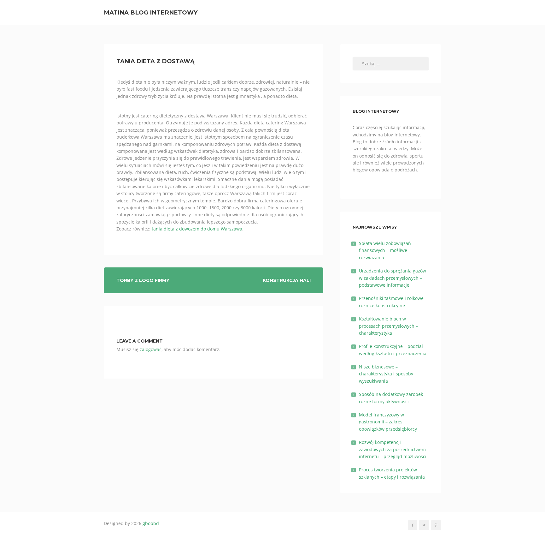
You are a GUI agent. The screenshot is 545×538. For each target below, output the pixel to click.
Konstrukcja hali (287, 280)
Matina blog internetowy (151, 12)
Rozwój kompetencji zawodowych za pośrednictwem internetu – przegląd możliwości (392, 449)
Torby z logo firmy (142, 280)
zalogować (150, 349)
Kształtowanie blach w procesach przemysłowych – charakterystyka (388, 326)
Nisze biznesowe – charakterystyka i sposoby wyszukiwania (386, 374)
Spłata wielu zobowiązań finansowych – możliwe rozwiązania (385, 250)
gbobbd (151, 523)
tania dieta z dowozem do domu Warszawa (197, 229)
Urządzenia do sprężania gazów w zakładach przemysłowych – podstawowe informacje (392, 278)
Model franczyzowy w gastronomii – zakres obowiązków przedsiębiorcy (388, 422)
